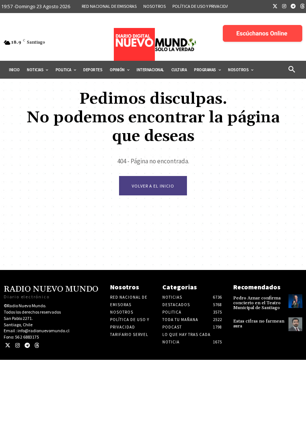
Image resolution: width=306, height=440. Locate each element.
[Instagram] (284, 6)
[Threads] (37, 345)
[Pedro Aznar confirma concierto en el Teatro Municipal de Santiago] (295, 301)
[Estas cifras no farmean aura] (295, 324)
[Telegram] (293, 6)
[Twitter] (275, 6)
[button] (292, 70)
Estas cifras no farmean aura (258, 323)
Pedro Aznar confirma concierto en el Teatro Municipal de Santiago (257, 303)
